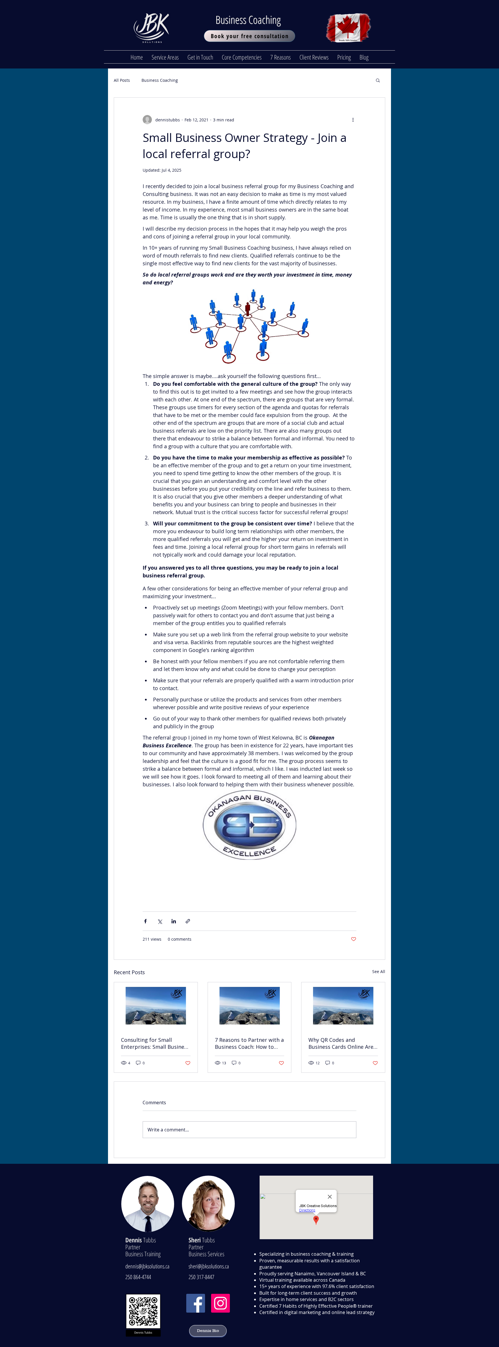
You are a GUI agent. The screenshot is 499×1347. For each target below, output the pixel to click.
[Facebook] (195, 1303)
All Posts (122, 80)
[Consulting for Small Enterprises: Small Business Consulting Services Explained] (156, 1005)
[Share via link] (188, 921)
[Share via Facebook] (145, 921)
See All (378, 971)
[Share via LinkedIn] (173, 921)
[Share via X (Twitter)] (159, 921)
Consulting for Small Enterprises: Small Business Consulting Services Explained (155, 1043)
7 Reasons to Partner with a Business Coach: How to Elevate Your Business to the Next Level (249, 1043)
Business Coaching (249, 19)
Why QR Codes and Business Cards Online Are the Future (340, 1043)
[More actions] (352, 119)
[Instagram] (220, 1303)
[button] (378, 80)
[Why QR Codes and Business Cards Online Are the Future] (343, 1005)
